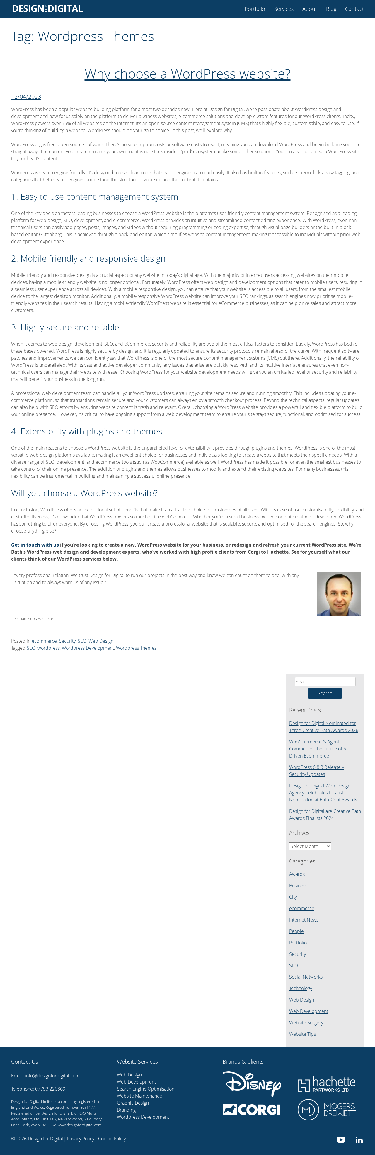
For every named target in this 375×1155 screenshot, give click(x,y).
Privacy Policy (80, 1138)
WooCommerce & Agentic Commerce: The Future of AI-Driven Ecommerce (319, 748)
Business (298, 885)
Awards (297, 874)
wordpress (49, 648)
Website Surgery (306, 1022)
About (309, 8)
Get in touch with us (35, 545)
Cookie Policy (112, 1138)
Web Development (308, 1011)
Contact (354, 8)
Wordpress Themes (136, 648)
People (296, 931)
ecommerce (44, 641)
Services (284, 8)
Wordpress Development (88, 648)
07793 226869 (50, 1089)
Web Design (100, 641)
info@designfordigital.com (52, 1075)
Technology (300, 988)
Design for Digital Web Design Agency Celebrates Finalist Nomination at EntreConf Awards (323, 792)
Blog (331, 8)
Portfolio (255, 8)
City (293, 897)
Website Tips (302, 1034)
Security (67, 641)
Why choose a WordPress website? (188, 73)
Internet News (303, 920)
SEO (82, 641)
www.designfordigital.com (79, 1124)
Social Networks (306, 977)
